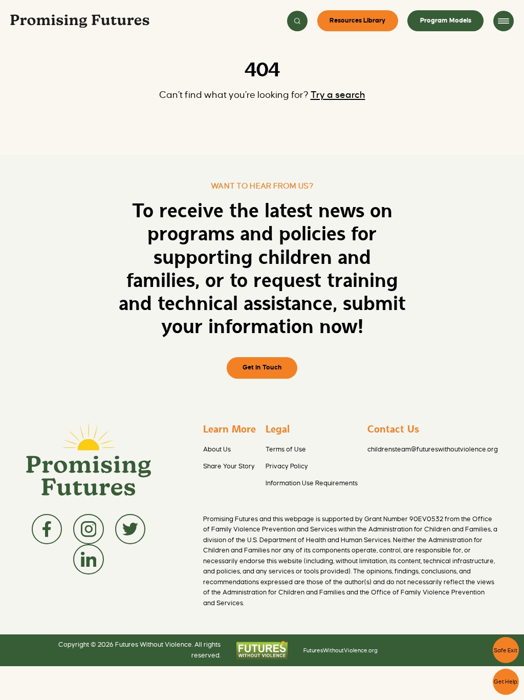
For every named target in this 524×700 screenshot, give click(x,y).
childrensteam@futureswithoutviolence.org (432, 449)
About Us (217, 449)
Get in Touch (262, 367)
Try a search (338, 95)
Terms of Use (286, 449)
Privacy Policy (287, 466)
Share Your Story (229, 466)
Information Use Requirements (312, 483)
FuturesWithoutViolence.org (340, 650)
